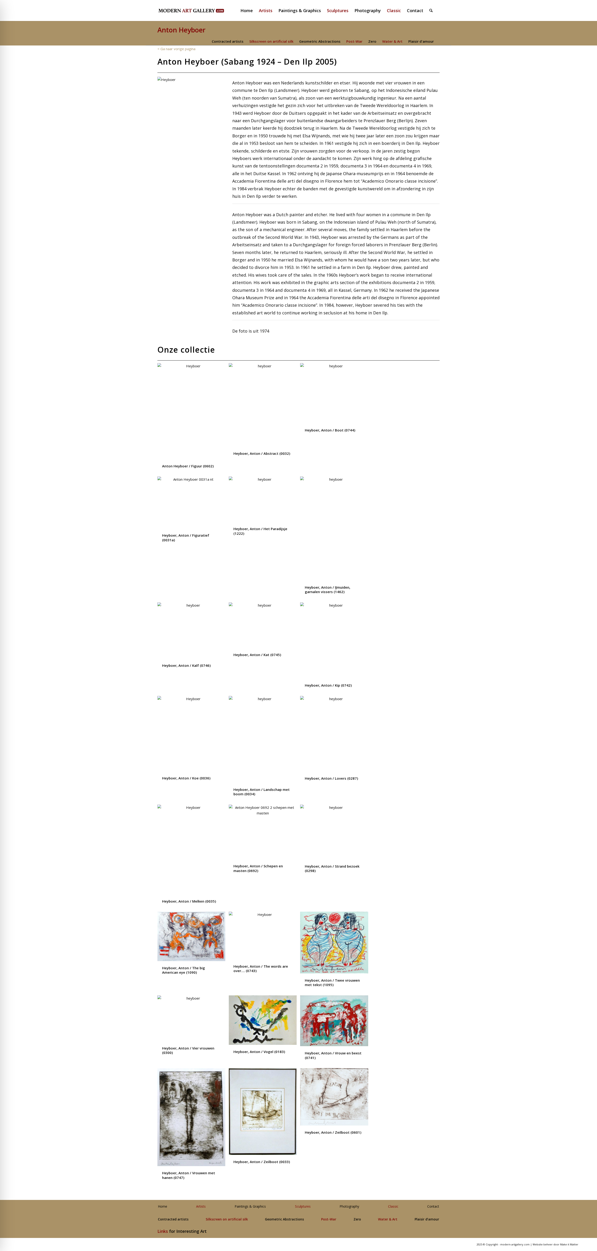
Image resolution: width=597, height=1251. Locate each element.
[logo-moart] (203, 10)
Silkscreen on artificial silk (271, 41)
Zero (372, 41)
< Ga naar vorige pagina (176, 48)
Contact (433, 1206)
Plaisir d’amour (427, 1219)
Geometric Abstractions (319, 41)
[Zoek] (431, 10)
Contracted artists (227, 41)
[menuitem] (248, 10)
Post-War (354, 41)
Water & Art (392, 41)
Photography (349, 1206)
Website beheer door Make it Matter (555, 1244)
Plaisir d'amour (421, 41)
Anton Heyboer (181, 29)
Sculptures (303, 1206)
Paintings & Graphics (250, 1206)
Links (162, 1231)
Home (162, 1206)
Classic (393, 1206)
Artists (201, 1206)
